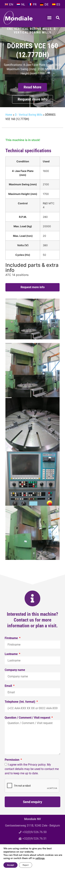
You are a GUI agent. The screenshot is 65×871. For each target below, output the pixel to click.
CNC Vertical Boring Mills (29, 29)
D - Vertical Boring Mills (36, 30)
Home (8, 114)
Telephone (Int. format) (20, 701)
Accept (10, 865)
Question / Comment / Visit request (28, 717)
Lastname (11, 654)
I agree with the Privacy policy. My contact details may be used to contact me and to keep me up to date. (32, 769)
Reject (26, 865)
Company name (15, 670)
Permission (12, 759)
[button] (49, 17)
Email (9, 686)
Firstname (12, 638)
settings (40, 858)
